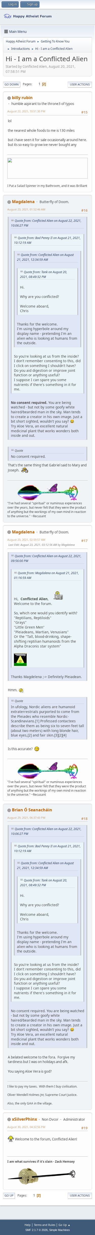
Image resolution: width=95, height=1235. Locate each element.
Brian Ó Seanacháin (32, 810)
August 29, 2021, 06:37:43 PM (26, 817)
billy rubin (22, 97)
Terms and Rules (44, 1225)
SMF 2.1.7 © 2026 (36, 1229)
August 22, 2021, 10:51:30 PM (26, 111)
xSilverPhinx (24, 1119)
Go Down (12, 84)
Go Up (9, 1195)
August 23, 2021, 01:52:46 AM (26, 209)
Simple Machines (59, 1229)
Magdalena (23, 201)
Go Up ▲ (64, 1225)
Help (28, 1225)
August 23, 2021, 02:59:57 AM (26, 539)
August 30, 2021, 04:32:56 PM (26, 1127)
